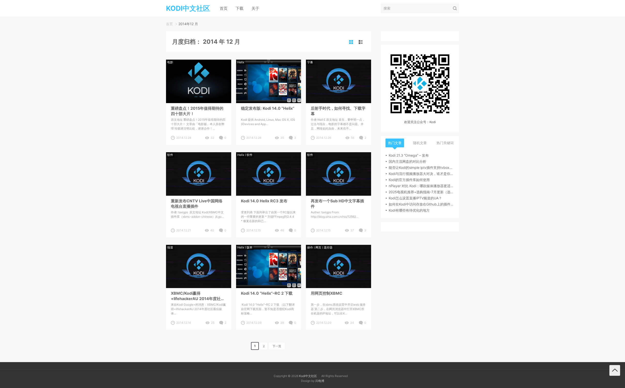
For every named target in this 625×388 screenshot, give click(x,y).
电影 (170, 62)
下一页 (276, 346)
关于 (255, 8)
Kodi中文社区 (308, 376)
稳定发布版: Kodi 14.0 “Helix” (267, 108)
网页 (318, 247)
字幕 (310, 62)
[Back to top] (614, 370)
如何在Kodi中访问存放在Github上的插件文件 (421, 204)
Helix (240, 62)
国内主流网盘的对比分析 (407, 161)
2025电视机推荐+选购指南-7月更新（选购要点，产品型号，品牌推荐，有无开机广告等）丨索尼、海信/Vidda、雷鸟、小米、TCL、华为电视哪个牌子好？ (421, 192)
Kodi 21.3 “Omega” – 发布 (409, 155)
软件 (170, 155)
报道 (170, 247)
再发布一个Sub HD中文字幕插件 (337, 203)
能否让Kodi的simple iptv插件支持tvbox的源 (421, 167)
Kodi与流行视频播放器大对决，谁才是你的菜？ (421, 174)
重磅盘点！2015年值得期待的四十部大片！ (197, 111)
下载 (239, 8)
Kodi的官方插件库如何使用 (409, 180)
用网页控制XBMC (326, 293)
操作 (310, 247)
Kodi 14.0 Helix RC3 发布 (264, 200)
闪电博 (319, 381)
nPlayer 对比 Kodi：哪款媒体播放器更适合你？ (421, 186)
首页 (224, 8)
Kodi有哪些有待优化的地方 (409, 210)
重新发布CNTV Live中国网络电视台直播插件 (196, 203)
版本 (249, 247)
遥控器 (328, 247)
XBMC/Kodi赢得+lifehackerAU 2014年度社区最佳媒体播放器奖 (198, 296)
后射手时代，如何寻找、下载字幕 (338, 111)
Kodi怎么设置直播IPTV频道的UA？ (415, 198)
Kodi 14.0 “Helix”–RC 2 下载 (266, 293)
